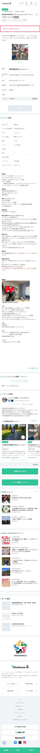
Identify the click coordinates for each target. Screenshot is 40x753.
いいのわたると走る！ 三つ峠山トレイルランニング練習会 (24, 561)
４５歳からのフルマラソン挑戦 (11, 342)
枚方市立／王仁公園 (17, 613)
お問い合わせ (20, 703)
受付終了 (31, 750)
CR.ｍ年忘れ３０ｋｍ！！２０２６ (21, 571)
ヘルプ (20, 699)
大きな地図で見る (33, 368)
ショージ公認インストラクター (18, 398)
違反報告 (35, 464)
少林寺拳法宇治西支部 (18, 624)
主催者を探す (29, 683)
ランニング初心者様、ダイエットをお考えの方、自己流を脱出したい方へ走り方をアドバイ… (25, 582)
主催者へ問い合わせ (20, 471)
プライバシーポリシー (20, 713)
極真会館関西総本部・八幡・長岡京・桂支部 (24, 602)
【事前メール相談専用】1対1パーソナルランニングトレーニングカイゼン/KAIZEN (25, 550)
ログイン (31, 4)
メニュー (36, 4)
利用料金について (20, 706)
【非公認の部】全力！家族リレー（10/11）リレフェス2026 (25, 539)
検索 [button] (26, 4)
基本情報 (6, 750)
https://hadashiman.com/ (22, 400)
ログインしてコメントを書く (20, 381)
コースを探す (29, 691)
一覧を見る (34, 420)
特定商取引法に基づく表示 (20, 719)
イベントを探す (10, 683)
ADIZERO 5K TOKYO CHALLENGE (21, 498)
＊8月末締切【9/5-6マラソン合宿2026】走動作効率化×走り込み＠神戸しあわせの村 (24, 509)
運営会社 (20, 716)
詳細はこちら (17, 165)
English (21, 3)
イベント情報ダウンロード (20, 482)
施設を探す (10, 691)
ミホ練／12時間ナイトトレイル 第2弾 (22, 519)
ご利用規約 (20, 709)
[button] (18, 62)
